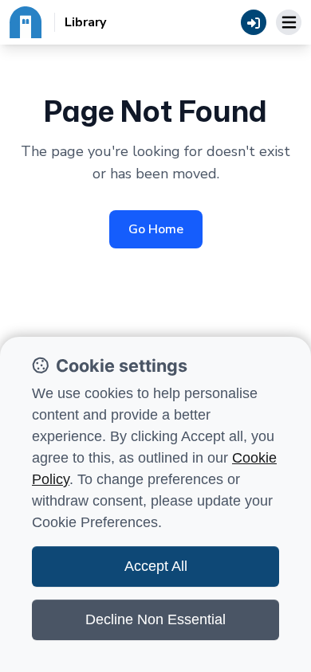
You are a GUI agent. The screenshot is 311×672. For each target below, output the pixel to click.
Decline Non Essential (155, 619)
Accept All (155, 566)
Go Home (155, 229)
